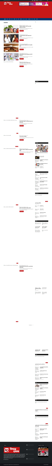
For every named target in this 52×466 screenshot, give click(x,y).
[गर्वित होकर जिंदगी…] (37, 210)
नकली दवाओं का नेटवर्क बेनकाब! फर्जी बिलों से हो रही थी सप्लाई (41, 426)
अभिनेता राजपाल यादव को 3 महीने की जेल (44, 433)
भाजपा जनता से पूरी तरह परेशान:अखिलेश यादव (43, 178)
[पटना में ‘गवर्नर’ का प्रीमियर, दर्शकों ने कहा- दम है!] (38, 224)
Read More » (21, 30)
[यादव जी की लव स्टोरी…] (45, 258)
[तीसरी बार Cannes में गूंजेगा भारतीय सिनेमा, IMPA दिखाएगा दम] (38, 258)
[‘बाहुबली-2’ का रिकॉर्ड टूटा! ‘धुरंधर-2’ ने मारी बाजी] (45, 224)
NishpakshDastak (22, 34)
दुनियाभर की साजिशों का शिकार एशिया (25, 208)
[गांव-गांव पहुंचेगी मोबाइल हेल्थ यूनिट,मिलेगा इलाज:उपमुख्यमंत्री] (37, 368)
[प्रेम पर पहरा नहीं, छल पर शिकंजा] (37, 392)
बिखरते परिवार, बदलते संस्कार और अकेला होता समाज (41, 153)
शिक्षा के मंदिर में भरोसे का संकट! (43, 395)
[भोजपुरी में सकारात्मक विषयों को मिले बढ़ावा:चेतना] (45, 320)
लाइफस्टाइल (29, 19)
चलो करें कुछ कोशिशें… (42, 156)
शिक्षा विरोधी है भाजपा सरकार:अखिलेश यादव (44, 188)
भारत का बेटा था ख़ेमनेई (23, 136)
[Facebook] (4, 459)
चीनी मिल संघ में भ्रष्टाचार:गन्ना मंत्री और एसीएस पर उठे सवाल (43, 429)
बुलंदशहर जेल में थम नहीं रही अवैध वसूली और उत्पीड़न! (44, 437)
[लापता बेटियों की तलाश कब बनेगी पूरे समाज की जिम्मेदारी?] (37, 161)
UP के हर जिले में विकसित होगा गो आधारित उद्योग (26, 45)
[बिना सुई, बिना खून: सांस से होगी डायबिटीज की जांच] (37, 378)
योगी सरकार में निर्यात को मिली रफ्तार (25, 63)
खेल (16, 19)
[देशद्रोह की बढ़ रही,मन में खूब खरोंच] (37, 217)
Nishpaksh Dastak (22, 25)
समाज (23, 19)
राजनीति (14, 19)
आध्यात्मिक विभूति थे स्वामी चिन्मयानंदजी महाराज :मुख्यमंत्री (43, 164)
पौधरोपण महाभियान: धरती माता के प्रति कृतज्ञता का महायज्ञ (25, 27)
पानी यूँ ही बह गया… (42, 205)
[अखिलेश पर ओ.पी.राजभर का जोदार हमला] (37, 175)
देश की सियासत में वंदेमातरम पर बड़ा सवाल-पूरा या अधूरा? (41, 410)
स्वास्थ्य (26, 19)
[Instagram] (6, 459)
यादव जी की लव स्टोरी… (44, 288)
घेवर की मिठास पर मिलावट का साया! (43, 370)
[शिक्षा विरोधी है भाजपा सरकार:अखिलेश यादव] (37, 189)
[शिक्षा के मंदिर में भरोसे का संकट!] (37, 396)
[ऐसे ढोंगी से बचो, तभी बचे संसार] (37, 213)
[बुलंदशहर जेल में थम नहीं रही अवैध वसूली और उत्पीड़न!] (37, 438)
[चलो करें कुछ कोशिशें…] (37, 157)
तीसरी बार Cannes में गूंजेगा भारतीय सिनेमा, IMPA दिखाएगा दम (38, 289)
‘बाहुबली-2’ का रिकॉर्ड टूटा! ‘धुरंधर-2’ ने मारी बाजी (44, 227)
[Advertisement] (26, 12)
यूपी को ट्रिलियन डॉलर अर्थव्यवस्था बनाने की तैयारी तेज (26, 55)
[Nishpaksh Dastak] (8, 3)
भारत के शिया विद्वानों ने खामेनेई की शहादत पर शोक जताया (26, 122)
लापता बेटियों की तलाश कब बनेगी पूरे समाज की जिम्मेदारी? (44, 160)
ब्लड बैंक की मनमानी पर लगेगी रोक (40, 364)
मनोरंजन (34, 19)
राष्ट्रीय (7, 19)
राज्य (11, 19)
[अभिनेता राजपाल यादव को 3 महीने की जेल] (37, 434)
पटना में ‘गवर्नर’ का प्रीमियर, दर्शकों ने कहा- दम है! (37, 227)
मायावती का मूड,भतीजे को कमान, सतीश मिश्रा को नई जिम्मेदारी (43, 181)
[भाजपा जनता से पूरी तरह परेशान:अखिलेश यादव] (37, 178)
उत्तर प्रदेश (9, 19)
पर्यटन (32, 19)
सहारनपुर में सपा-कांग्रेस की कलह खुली (43, 184)
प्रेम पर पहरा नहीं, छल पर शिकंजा (43, 391)
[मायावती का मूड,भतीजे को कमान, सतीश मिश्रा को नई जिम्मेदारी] (37, 182)
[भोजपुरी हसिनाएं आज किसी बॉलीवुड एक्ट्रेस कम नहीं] (38, 320)
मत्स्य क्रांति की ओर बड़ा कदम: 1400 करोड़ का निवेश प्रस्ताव (26, 267)
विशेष (18, 19)
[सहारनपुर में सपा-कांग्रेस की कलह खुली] (37, 185)
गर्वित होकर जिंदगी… (42, 209)
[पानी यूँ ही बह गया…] (37, 168)
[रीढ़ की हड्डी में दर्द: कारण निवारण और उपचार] (37, 375)
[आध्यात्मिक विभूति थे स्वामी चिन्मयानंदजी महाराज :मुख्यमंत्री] (37, 164)
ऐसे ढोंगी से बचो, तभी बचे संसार (43, 212)
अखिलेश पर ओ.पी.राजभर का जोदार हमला (43, 173)
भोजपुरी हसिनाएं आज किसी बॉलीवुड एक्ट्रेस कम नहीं (37, 350)
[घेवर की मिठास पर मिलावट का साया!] (37, 371)
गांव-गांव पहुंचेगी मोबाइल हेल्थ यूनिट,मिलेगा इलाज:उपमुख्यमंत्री (44, 367)
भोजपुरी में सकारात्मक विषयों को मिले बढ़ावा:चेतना (45, 350)
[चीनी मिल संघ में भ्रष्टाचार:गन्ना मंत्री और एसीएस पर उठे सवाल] (37, 431)
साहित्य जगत (21, 19)
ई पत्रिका (37, 19)
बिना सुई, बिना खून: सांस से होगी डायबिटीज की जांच (44, 378)
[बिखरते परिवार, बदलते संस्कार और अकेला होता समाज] (37, 385)
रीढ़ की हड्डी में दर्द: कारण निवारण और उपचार (44, 374)
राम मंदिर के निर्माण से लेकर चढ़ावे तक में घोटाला (25, 36)
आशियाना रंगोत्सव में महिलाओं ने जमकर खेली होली (26, 150)
